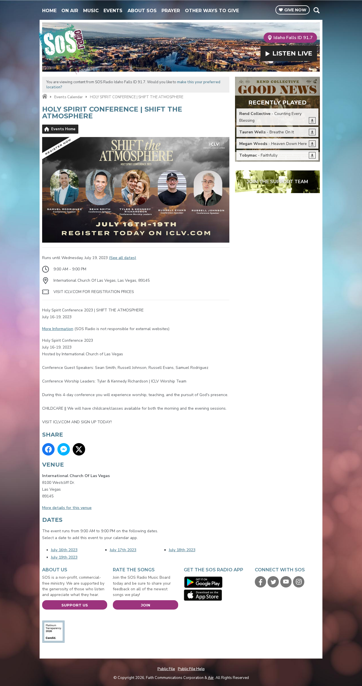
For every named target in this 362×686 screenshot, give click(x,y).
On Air (69, 10)
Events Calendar (68, 97)
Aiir (211, 677)
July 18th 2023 (182, 550)
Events (113, 10)
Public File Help (191, 669)
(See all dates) (122, 257)
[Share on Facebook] (48, 449)
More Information (57, 329)
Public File (166, 669)
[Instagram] (298, 581)
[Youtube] (286, 581)
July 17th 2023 (123, 550)
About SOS (142, 10)
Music (91, 10)
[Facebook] (260, 581)
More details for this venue (67, 507)
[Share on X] (79, 449)
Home (49, 10)
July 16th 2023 (64, 550)
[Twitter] (273, 581)
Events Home (63, 129)
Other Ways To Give (212, 10)
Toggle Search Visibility (316, 10)
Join (145, 605)
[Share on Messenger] (63, 449)
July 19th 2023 (64, 557)
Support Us (74, 605)
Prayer (170, 10)
